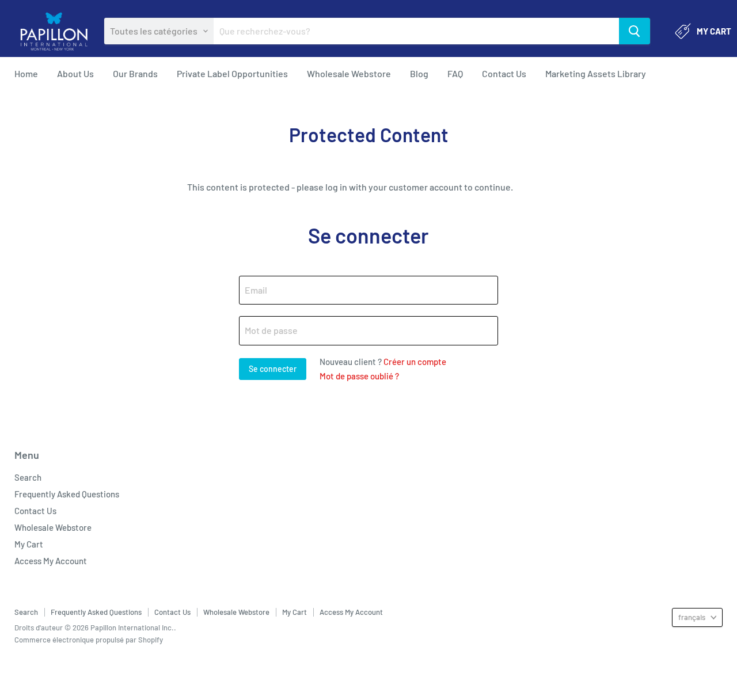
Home (26, 73)
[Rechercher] (634, 31)
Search (27, 477)
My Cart (28, 544)
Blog (419, 73)
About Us (75, 73)
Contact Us (504, 73)
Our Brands (135, 73)
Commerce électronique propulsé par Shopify (88, 639)
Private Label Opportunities (232, 73)
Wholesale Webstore (349, 73)
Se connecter (694, 74)
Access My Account (50, 561)
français (691, 617)
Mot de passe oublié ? (359, 376)
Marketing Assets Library (595, 73)
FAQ (455, 73)
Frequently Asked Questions (66, 494)
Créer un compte (414, 361)
